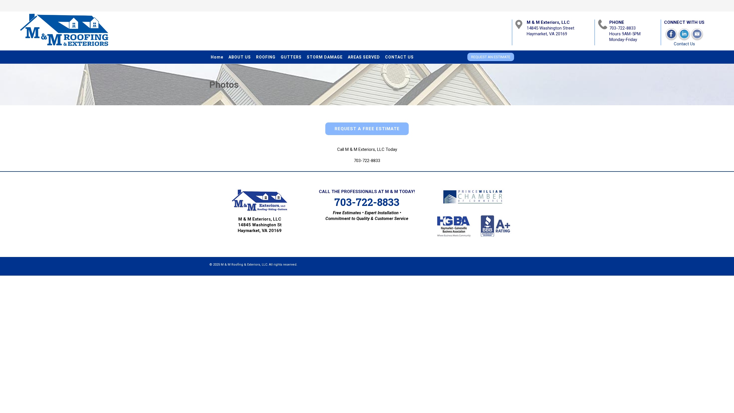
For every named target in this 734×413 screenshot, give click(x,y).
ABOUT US (240, 57)
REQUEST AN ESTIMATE (490, 57)
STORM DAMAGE (325, 57)
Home (217, 57)
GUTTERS (291, 57)
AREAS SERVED (364, 57)
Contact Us (684, 43)
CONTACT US (399, 57)
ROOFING (266, 57)
